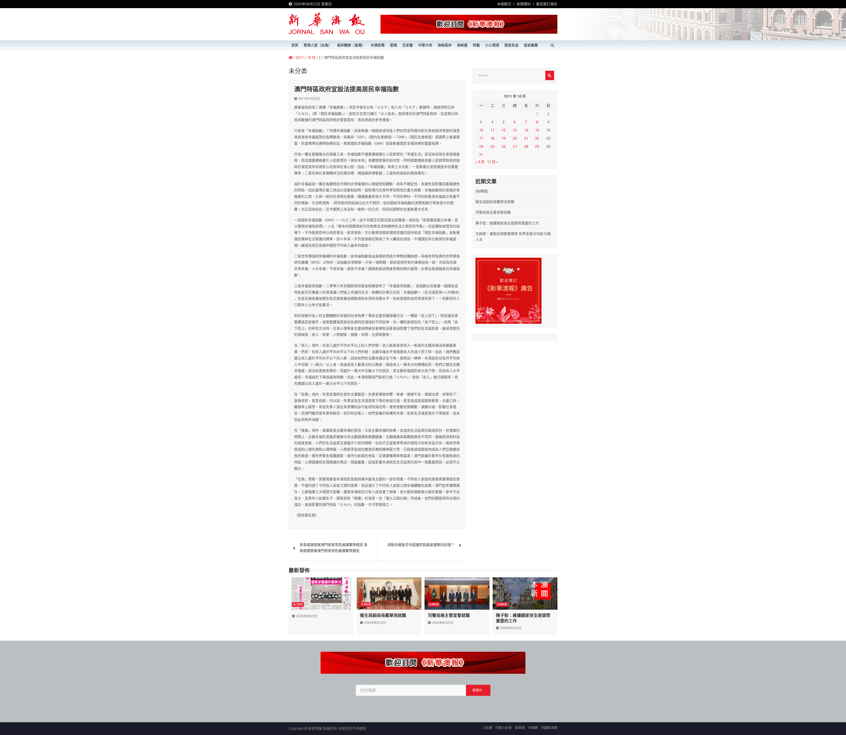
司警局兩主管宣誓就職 (493, 212)
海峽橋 (462, 45)
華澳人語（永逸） (318, 45)
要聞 (393, 45)
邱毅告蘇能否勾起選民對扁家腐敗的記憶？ (421, 545)
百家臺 (407, 45)
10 (481, 130)
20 (515, 138)
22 (537, 138)
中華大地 (425, 45)
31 (481, 155)
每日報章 (298, 604)
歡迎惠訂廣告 (546, 4)
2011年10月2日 (309, 98)
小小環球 (492, 45)
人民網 (487, 728)
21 (526, 138)
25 (492, 146)
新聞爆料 (524, 4)
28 (526, 146)
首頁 (294, 45)
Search (549, 75)
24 (481, 146)
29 (537, 146)
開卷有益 (512, 45)
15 (537, 130)
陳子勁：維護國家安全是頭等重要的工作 (507, 223)
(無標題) (481, 191)
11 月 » (492, 162)
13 (515, 130)
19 (504, 138)
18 (492, 138)
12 (504, 130)
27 (515, 146)
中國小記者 (503, 728)
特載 (476, 45)
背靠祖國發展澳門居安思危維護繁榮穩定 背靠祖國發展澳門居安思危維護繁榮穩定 (333, 548)
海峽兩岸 (445, 45)
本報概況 (504, 4)
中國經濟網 (549, 728)
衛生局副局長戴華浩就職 (494, 202)
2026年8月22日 (307, 616)
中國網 (533, 728)
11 (492, 130)
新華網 (520, 728)
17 (481, 138)
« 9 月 (479, 162)
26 (504, 146)
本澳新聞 (378, 45)
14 (526, 130)
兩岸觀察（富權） (351, 45)
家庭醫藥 (531, 45)
